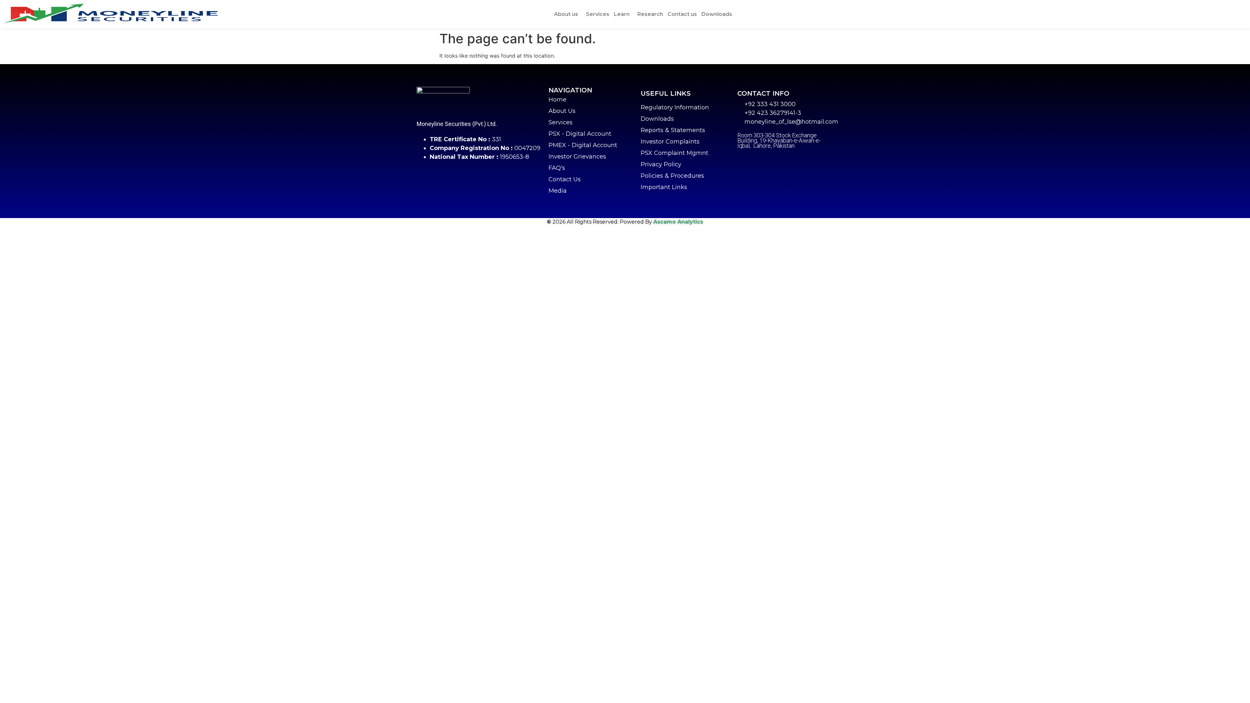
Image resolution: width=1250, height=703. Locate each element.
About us (566, 14)
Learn (622, 14)
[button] (568, 14)
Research (650, 14)
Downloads (716, 14)
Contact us (682, 14)
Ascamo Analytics (678, 222)
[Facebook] (742, 160)
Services (597, 14)
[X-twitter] (758, 160)
